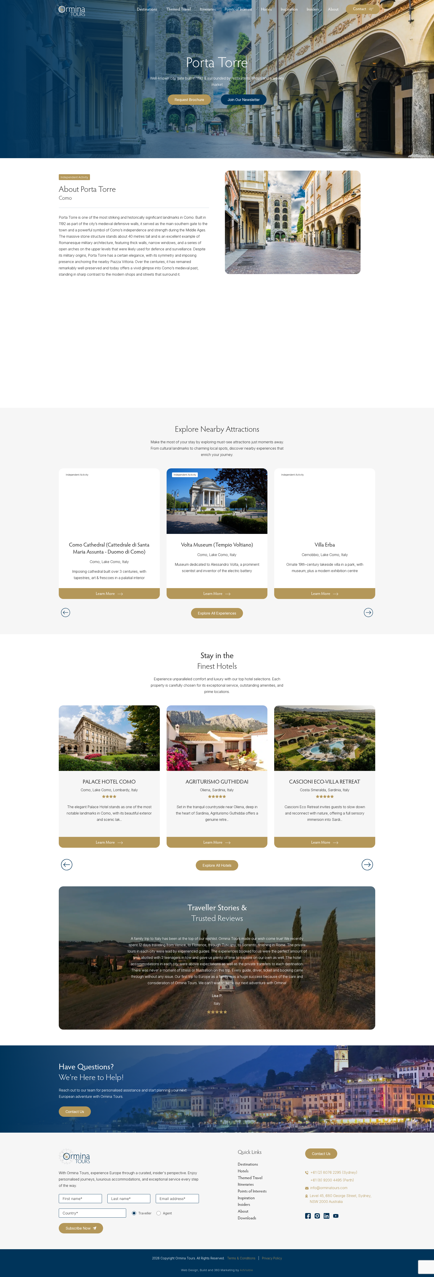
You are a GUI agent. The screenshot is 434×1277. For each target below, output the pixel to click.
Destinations (248, 1164)
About (243, 1211)
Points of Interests (252, 1191)
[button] (368, 612)
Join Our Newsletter (244, 99)
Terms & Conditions (241, 1258)
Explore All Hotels (217, 865)
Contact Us (75, 1111)
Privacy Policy (272, 1258)
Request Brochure (189, 99)
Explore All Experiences (217, 613)
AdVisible (246, 1270)
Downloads (247, 1218)
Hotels (243, 1171)
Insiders (244, 1204)
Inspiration (246, 1197)
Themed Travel (250, 1177)
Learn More (105, 593)
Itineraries (246, 1184)
